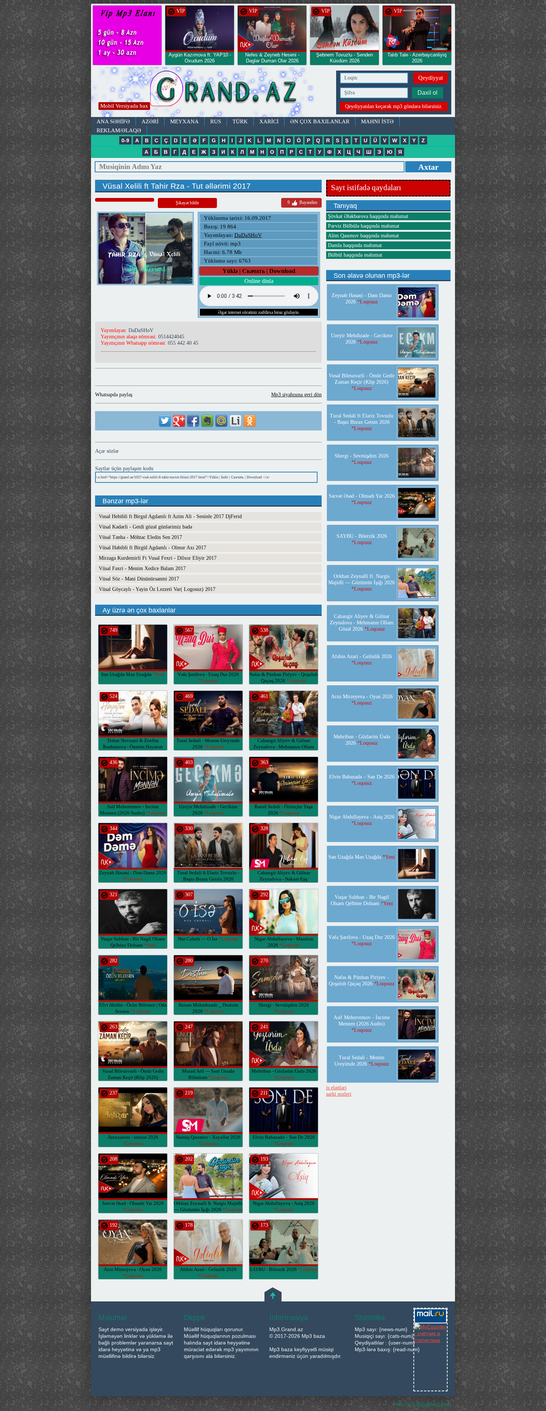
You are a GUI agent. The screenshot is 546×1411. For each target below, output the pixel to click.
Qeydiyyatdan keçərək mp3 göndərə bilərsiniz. (394, 106)
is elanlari (336, 1087)
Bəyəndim (302, 202)
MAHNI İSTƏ (377, 121)
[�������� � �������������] (250, 421)
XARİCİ (269, 121)
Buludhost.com (433, 1404)
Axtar (428, 167)
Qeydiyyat (430, 78)
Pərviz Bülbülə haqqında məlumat (363, 226)
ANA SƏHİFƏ (113, 121)
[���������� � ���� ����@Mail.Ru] (221, 421)
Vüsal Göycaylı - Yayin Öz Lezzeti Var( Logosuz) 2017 (157, 589)
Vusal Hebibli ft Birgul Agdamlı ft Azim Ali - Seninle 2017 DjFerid (170, 516)
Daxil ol (427, 93)
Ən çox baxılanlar (320, 121)
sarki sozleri (338, 1094)
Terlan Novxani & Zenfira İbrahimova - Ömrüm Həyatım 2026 (133, 747)
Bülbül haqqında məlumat (355, 255)
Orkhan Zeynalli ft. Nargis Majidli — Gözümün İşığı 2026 (361, 582)
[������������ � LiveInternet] (235, 421)
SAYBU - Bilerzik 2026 (284, 1269)
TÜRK (240, 121)
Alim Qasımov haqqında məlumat (363, 235)
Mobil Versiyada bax (124, 106)
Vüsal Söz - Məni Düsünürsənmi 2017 (139, 579)
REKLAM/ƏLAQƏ (119, 130)
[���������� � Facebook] (193, 421)
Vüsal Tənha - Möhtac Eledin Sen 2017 (140, 537)
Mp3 (211, 92)
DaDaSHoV (248, 235)
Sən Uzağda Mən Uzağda (133, 674)
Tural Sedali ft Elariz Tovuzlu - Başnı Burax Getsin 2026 (208, 879)
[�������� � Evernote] (207, 421)
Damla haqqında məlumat (355, 245)
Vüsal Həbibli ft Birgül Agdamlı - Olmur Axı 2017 (152, 547)
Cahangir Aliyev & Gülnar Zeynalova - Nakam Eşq (283, 879)
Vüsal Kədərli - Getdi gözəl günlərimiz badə (145, 527)
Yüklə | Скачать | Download (258, 271)
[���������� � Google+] (179, 421)
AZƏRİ (150, 121)
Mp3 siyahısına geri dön (296, 394)
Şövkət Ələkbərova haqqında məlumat (368, 216)
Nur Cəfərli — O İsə (208, 939)
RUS (215, 121)
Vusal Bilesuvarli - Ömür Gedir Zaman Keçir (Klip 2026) (133, 1077)
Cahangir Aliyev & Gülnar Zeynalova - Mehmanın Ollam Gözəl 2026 (283, 747)
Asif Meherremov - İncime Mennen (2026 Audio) (362, 1024)
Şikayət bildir (187, 202)
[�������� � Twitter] (165, 421)
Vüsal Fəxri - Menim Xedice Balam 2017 (142, 568)
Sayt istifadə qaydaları (366, 187)
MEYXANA (184, 121)
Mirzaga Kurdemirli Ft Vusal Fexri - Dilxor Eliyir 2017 (158, 558)
